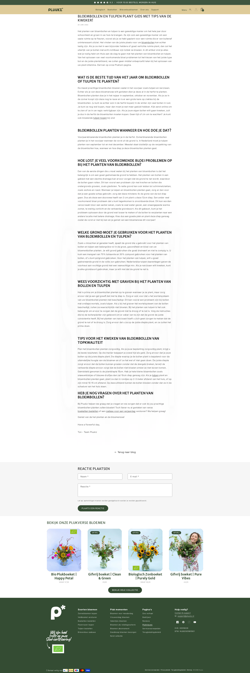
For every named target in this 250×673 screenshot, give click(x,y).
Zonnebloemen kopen (87, 613)
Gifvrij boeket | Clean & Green (104, 576)
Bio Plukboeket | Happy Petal (64, 576)
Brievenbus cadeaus (87, 632)
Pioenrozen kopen (86, 625)
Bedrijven (146, 617)
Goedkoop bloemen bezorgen (123, 632)
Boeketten (112, 9)
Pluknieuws (147, 625)
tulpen (155, 375)
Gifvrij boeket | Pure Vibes (186, 576)
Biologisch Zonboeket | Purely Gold (145, 576)
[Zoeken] (190, 9)
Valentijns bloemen (118, 621)
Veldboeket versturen (87, 617)
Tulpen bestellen (85, 628)
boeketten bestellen (88, 411)
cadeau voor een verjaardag (120, 411)
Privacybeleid (165, 670)
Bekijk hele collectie (125, 590)
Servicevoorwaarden (151, 628)
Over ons (144, 9)
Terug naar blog (127, 452)
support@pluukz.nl (186, 616)
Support (155, 9)
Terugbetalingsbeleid (151, 632)
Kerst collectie (116, 636)
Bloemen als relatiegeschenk (123, 625)
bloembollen (148, 42)
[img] (103, 2)
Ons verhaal (147, 613)
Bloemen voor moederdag (121, 613)
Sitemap (189, 670)
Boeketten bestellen (87, 621)
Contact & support (183, 613)
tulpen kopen (100, 118)
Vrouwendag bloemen (120, 617)
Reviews (146, 621)
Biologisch (100, 9)
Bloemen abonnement (119, 628)
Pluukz (201, 670)
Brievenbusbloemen (129, 9)
